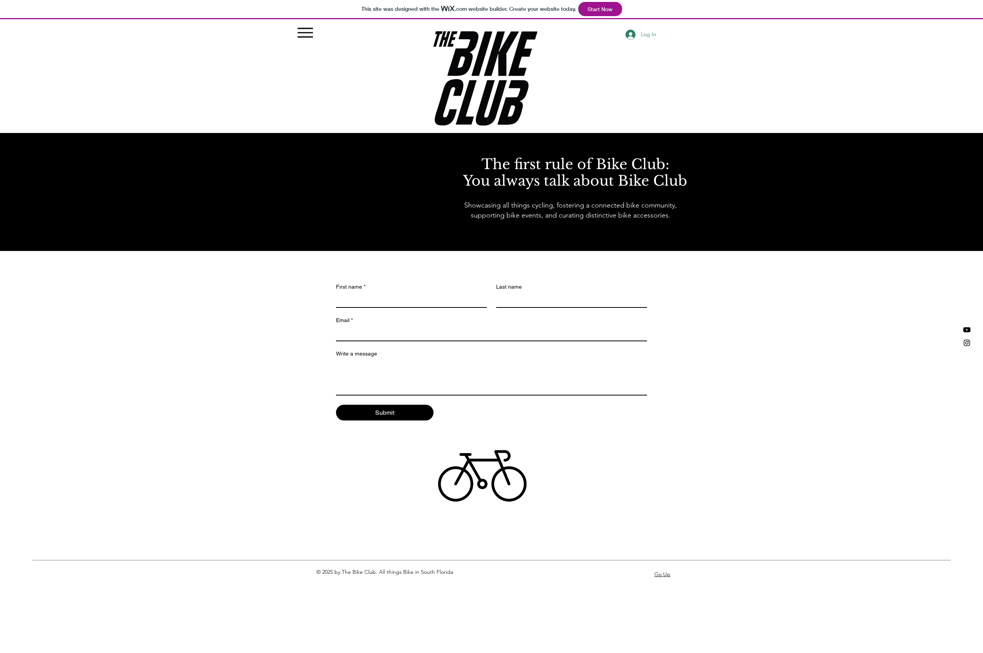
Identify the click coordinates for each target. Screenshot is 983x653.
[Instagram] (967, 343)
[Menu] (305, 32)
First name (351, 287)
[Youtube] (967, 330)
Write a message (356, 354)
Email (344, 320)
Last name (509, 287)
